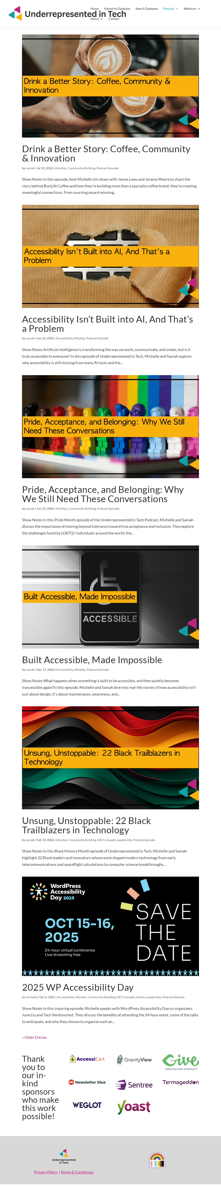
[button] (110, 13)
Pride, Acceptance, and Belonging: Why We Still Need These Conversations (103, 494)
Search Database (147, 8)
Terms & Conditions (77, 1172)
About (94, 18)
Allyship (60, 168)
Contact (114, 18)
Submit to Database (117, 8)
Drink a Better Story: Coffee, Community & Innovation (106, 153)
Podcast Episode (107, 168)
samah (30, 168)
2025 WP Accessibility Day (78, 987)
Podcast (168, 8)
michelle (31, 997)
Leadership (124, 840)
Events (140, 997)
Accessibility (64, 338)
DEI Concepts (107, 840)
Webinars (190, 8)
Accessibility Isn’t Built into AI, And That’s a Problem (107, 323)
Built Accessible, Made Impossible (92, 659)
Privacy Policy (45, 1172)
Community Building (81, 168)
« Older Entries (34, 1037)
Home (94, 8)
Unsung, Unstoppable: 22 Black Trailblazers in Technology (86, 825)
